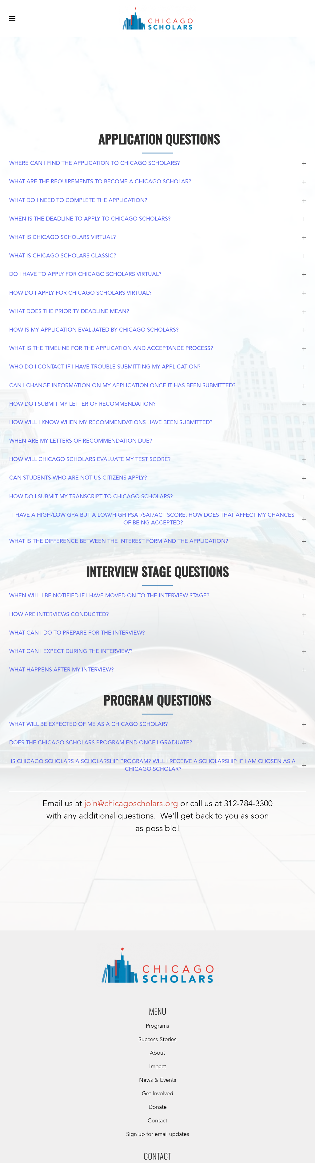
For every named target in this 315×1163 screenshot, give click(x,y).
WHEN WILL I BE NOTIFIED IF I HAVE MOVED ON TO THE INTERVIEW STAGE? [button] (109, 596)
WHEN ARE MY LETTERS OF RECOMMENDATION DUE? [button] (80, 441)
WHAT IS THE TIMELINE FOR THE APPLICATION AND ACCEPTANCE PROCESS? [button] (111, 348)
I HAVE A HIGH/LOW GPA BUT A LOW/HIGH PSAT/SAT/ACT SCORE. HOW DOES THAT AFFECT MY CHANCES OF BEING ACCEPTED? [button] (153, 519)
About (157, 1053)
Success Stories (157, 1039)
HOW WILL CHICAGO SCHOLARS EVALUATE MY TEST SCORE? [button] (90, 459)
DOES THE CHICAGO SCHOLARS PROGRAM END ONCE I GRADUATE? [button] (100, 743)
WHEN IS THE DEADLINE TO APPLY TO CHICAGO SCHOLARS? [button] (90, 219)
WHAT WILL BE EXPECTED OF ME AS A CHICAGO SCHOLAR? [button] (88, 724)
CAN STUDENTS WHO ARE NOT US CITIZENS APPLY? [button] (78, 478)
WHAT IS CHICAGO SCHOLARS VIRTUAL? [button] (62, 237)
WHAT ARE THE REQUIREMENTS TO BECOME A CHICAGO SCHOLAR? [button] (100, 182)
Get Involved (157, 1094)
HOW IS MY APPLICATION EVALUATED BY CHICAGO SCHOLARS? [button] (94, 330)
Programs (157, 1026)
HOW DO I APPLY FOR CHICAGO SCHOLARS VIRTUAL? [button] (80, 293)
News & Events (157, 1080)
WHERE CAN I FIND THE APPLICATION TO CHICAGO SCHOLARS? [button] (94, 163)
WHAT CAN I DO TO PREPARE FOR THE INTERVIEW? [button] (77, 633)
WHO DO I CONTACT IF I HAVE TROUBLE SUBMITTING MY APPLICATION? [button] (105, 367)
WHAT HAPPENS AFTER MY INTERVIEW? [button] (61, 670)
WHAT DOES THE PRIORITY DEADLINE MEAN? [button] (69, 311)
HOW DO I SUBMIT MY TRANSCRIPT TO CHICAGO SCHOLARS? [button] (91, 497)
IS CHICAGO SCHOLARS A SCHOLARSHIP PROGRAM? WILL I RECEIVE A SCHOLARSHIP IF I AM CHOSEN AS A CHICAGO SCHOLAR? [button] (153, 765)
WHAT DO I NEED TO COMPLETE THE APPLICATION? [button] (78, 200)
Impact (157, 1066)
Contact (157, 1121)
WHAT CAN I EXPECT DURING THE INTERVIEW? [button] (71, 651)
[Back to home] (157, 18)
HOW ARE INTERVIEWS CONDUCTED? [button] (59, 614)
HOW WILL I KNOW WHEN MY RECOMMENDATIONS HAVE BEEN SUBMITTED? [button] (111, 422)
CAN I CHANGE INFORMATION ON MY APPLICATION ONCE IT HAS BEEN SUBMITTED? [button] (122, 385)
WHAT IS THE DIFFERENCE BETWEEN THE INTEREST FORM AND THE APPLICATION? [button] (118, 541)
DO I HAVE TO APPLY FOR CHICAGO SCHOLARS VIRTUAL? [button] (85, 274)
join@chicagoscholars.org (131, 804)
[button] (12, 18)
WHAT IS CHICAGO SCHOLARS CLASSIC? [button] (62, 256)
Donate (158, 1107)
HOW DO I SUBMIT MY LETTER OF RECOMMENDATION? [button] (82, 404)
